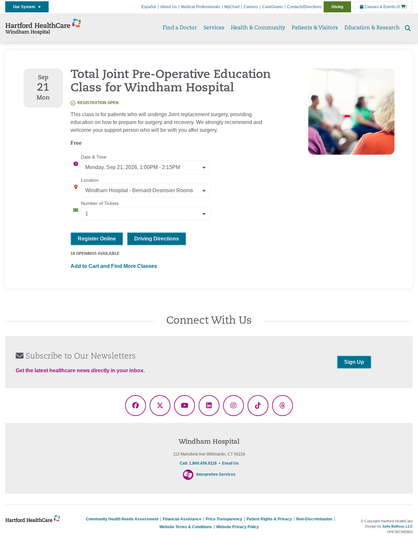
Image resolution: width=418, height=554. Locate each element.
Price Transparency (224, 519)
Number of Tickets (100, 203)
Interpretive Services (215, 474)
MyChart (231, 7)
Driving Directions (156, 238)
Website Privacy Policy (237, 527)
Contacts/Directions (304, 7)
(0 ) (401, 7)
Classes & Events (379, 7)
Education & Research (372, 28)
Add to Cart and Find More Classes (114, 266)
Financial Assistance (182, 519)
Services (213, 28)
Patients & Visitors (315, 28)
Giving (337, 7)
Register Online (97, 238)
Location (90, 180)
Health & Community (258, 28)
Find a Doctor (180, 28)
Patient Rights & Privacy (269, 519)
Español (148, 7)
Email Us (230, 463)
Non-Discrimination (314, 519)
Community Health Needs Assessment (122, 519)
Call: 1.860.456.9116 (198, 463)
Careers (251, 7)
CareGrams (272, 7)
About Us (168, 7)
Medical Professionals (200, 7)
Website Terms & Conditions (185, 527)
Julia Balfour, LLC (397, 526)
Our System (25, 7)
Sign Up (354, 362)
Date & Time (93, 157)
